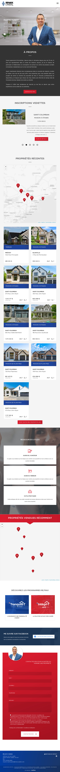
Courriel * (12, 685)
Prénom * (11, 670)
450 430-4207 (9, 30)
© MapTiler (43, 222)
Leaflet (39, 222)
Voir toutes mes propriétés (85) (30, 422)
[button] (22, 145)
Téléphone (12, 693)
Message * (11, 700)
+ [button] (5, 167)
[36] (31, 200)
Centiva (33, 770)
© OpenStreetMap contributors (50, 222)
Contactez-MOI (28, 734)
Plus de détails (41, 139)
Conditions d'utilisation (29, 727)
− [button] (5, 169)
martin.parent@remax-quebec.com (14, 31)
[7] (21, 193)
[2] (18, 187)
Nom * (10, 678)
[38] (27, 197)
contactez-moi (30, 91)
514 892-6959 (9, 28)
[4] (18, 531)
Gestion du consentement (40, 768)
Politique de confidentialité (16, 727)
